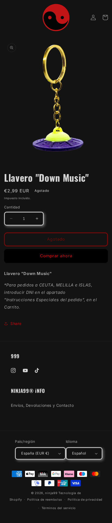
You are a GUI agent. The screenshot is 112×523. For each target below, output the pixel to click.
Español (79, 453)
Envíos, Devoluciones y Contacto (42, 405)
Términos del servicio (59, 508)
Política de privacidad (85, 499)
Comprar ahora (56, 255)
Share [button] (15, 323)
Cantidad (12, 207)
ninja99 (51, 493)
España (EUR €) (35, 453)
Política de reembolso (44, 499)
